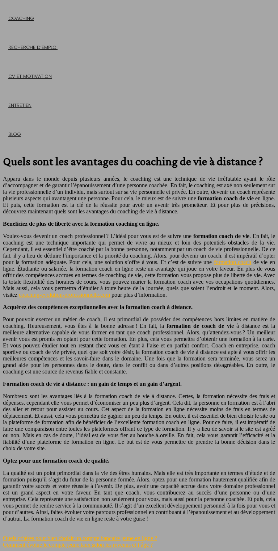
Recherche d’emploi (33, 47)
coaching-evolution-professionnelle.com (64, 295)
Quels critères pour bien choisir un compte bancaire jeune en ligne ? (80, 538)
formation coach (233, 262)
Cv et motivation (30, 76)
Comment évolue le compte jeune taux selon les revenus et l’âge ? (78, 545)
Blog (14, 134)
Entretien (19, 105)
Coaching (21, 18)
